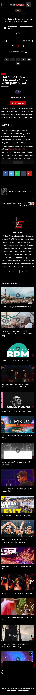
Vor (33, 199)
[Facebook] (9, 271)
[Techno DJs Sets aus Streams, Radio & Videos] (17, 4)
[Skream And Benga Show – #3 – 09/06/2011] (31, 205)
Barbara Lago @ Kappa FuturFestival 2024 (17, 307)
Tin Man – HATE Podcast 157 (20, 191)
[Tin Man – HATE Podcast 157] (5, 191)
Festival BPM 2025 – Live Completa (15, 360)
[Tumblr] (18, 271)
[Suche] (33, 4)
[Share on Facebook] (5, 173)
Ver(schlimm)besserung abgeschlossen (18, 13)
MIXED (19, 18)
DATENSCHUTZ (24, 688)
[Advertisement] (18, 673)
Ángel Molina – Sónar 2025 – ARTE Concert (18, 411)
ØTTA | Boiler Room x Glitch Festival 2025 (17, 593)
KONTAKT (13, 690)
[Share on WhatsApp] (17, 173)
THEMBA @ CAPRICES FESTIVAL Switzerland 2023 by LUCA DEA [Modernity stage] (18, 333)
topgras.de (19, 690)
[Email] (26, 271)
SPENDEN (17, 688)
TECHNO (7, 18)
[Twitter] (13, 271)
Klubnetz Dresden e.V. (16, 149)
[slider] (16, 41)
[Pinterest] (22, 271)
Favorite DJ (18, 97)
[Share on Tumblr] (23, 173)
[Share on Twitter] (11, 173)
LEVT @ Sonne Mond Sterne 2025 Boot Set (18, 515)
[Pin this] (29, 173)
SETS (9, 690)
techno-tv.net (26, 690)
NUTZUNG (31, 688)
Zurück (4, 186)
